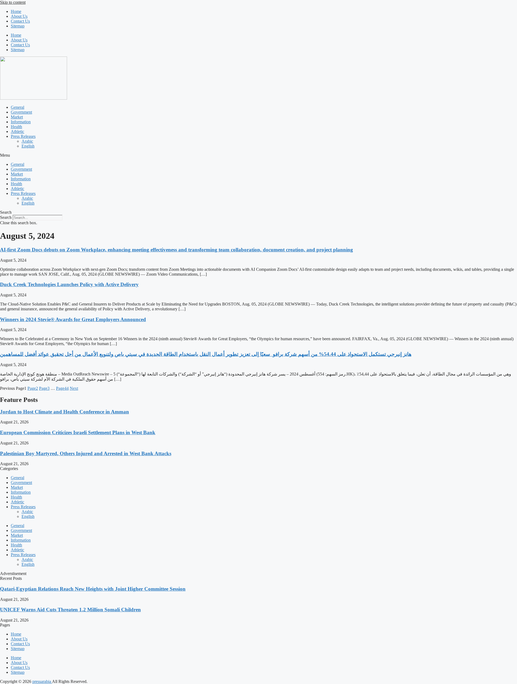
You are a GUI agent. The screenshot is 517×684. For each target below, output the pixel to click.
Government (21, 112)
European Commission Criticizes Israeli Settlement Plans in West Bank (77, 432)
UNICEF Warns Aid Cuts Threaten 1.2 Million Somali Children (70, 609)
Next (74, 388)
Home (16, 11)
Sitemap (18, 26)
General (17, 107)
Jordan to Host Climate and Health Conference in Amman (64, 412)
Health (16, 126)
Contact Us (20, 21)
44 (62, 388)
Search (6, 217)
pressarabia (42, 681)
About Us (19, 16)
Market (17, 117)
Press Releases (23, 136)
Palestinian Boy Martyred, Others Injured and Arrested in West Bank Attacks (85, 453)
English (28, 146)
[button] (258, 155)
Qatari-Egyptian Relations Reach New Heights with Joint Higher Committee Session (93, 589)
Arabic (27, 141)
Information (21, 122)
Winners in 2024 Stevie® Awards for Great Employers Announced (73, 319)
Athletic (17, 131)
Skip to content (13, 2)
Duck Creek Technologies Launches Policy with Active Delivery (69, 284)
